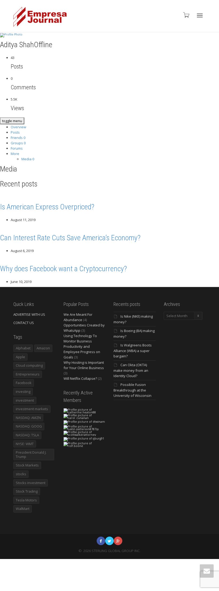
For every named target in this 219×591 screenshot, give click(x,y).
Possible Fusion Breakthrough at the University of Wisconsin (132, 390)
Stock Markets (27, 465)
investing (23, 391)
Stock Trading (27, 491)
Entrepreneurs (28, 374)
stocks (21, 474)
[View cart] (186, 14)
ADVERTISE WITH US (29, 314)
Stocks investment (30, 482)
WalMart (22, 508)
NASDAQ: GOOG (29, 426)
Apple (20, 356)
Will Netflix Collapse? (80, 378)
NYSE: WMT (25, 443)
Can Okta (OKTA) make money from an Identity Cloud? (131, 370)
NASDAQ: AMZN (28, 417)
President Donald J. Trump (31, 454)
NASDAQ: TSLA (27, 435)
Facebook (24, 382)
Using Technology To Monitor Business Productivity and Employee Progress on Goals (82, 346)
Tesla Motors (26, 500)
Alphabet (23, 348)
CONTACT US (23, 322)
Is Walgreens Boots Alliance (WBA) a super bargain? (133, 350)
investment (25, 400)
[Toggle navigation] (200, 15)
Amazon (43, 348)
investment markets (32, 408)
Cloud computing (29, 365)
